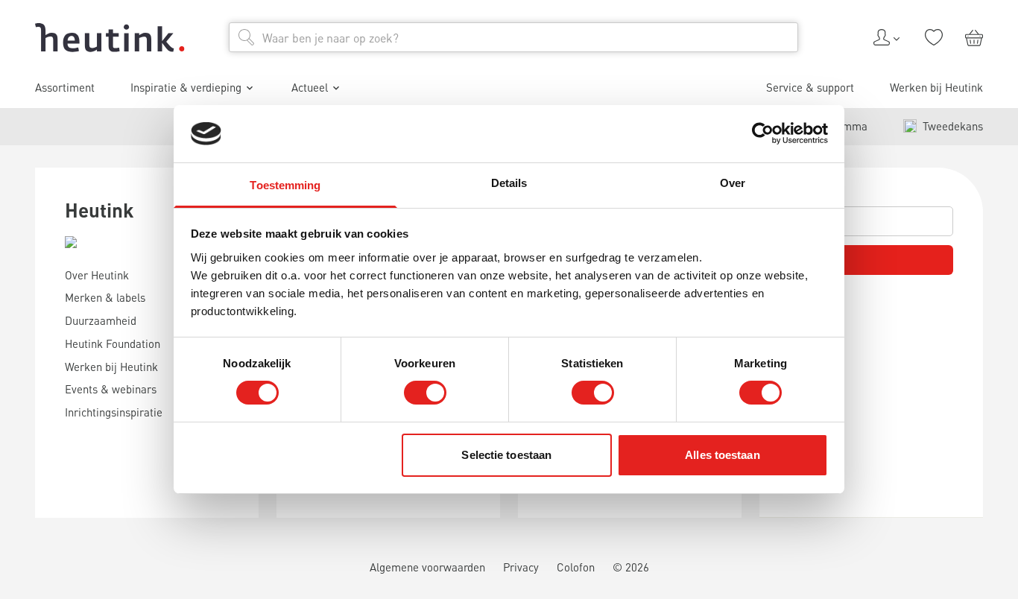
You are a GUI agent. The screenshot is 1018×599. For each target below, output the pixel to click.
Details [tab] (509, 183)
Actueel (309, 87)
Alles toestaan (722, 455)
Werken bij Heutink (936, 87)
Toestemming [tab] (285, 185)
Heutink (99, 209)
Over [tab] (732, 183)
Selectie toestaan (506, 455)
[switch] (425, 393)
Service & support (810, 87)
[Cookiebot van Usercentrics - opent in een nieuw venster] (763, 133)
